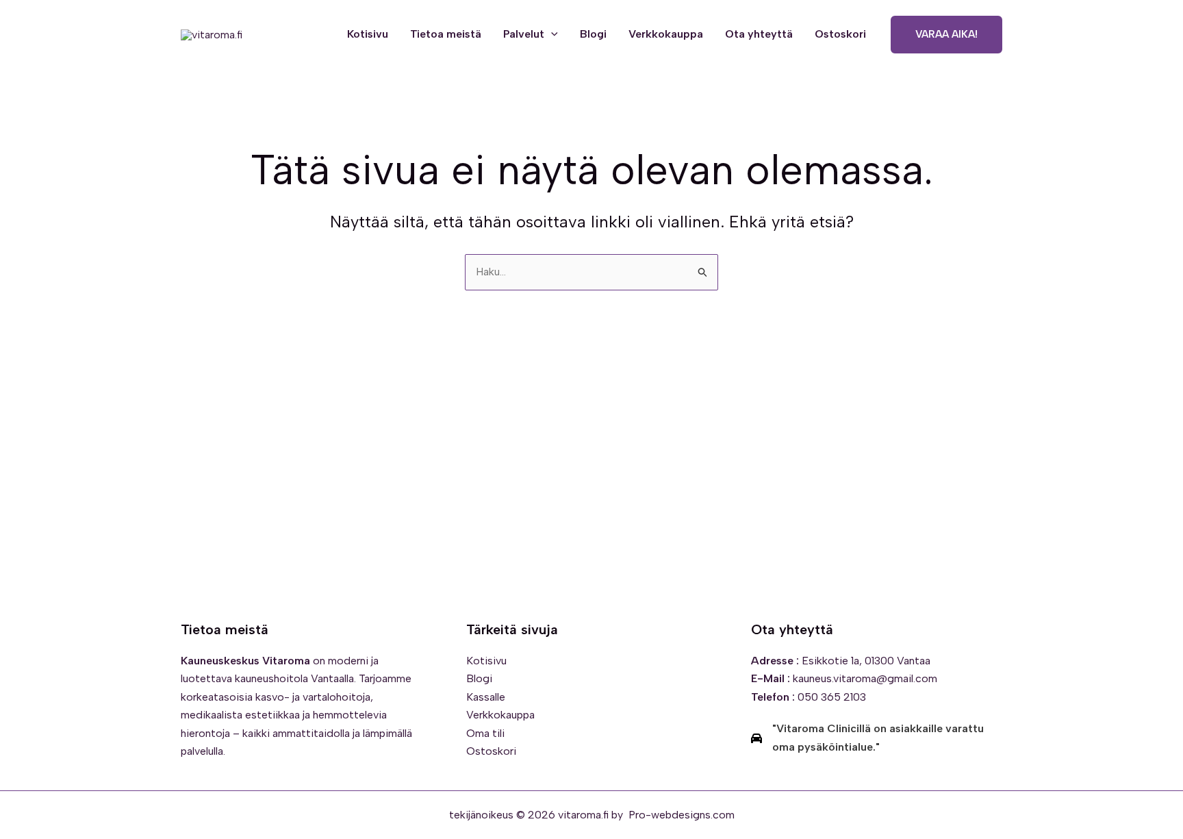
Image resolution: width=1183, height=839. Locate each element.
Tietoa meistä (445, 33)
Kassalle (485, 696)
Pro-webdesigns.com (681, 814)
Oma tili (485, 733)
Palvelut (523, 33)
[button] (551, 34)
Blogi (593, 33)
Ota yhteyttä (759, 33)
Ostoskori (840, 33)
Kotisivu (367, 33)
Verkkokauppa (665, 33)
